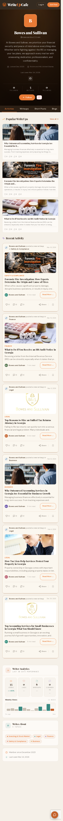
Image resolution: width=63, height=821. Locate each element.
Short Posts (40, 108)
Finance (8, 346)
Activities (9, 108)
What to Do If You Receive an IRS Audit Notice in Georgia (30, 351)
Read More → (48, 294)
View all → (54, 119)
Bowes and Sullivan (17, 295)
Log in (41, 4)
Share (43, 304)
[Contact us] (54, 814)
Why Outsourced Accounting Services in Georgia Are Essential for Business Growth (27, 492)
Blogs (54, 108)
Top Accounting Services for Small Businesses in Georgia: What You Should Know (29, 627)
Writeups (24, 108)
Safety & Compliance (14, 276)
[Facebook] (30, 78)
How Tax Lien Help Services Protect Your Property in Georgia (27, 563)
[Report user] (39, 97)
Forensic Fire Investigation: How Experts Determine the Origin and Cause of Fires (27, 281)
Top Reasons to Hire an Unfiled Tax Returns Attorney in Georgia (28, 422)
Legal (7, 417)
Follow (29, 97)
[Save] (53, 304)
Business (9, 487)
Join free (53, 4)
